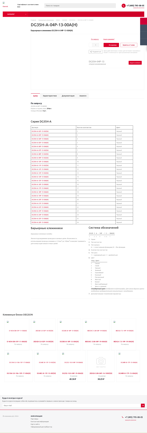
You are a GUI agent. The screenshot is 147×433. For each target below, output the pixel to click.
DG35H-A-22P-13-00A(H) (40, 207)
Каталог (11, 14)
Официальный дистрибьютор (41, 427)
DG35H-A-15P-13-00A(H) (40, 180)
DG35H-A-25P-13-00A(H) (40, 218)
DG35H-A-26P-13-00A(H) (40, 222)
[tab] (35, 96)
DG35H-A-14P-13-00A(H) (40, 177)
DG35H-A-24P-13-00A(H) (40, 215)
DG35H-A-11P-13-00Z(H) (40, 165)
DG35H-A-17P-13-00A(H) (40, 188)
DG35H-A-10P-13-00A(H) (40, 161)
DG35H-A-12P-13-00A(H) (40, 169)
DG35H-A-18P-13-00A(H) (40, 192)
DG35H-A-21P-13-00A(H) (40, 203)
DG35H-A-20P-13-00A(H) (40, 199)
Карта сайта (35, 424)
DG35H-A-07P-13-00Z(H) (40, 150)
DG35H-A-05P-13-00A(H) (40, 142)
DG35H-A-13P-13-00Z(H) (40, 173)
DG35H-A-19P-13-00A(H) (40, 196)
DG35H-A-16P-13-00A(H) (40, 184)
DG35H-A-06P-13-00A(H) (40, 146)
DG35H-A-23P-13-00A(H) (40, 211)
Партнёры (34, 419)
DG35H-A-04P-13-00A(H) (40, 139)
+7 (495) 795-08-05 (135, 5)
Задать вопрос (135, 62)
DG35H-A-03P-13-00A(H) (40, 135)
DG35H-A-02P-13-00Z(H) (40, 131)
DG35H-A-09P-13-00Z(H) (40, 158)
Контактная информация (40, 421)
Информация (36, 416)
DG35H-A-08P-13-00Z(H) (40, 154)
